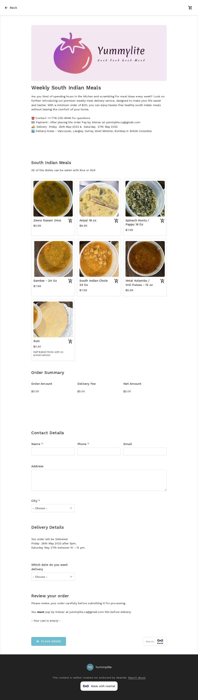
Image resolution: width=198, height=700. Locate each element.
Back (13, 7)
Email (127, 444)
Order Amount (41, 384)
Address (37, 466)
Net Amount (132, 384)
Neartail (121, 677)
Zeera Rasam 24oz (47, 220)
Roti (36, 341)
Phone (83, 444)
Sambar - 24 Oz (45, 280)
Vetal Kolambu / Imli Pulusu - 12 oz (139, 283)
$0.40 (37, 346)
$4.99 (37, 225)
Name (37, 444)
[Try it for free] (155, 641)
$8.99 (83, 225)
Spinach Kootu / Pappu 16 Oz (137, 222)
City (35, 501)
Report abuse (137, 677)
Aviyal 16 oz (87, 220)
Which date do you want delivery (49, 567)
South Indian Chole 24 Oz (93, 283)
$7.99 (129, 229)
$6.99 (129, 290)
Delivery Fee (86, 384)
